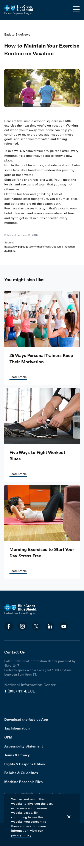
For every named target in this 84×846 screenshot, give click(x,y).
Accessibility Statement (23, 746)
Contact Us (14, 652)
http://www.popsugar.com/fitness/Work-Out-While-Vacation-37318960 (40, 248)
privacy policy (21, 835)
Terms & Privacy (17, 755)
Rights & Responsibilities (24, 764)
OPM (8, 737)
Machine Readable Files (23, 782)
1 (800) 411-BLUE (19, 691)
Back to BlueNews (17, 34)
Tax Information (17, 728)
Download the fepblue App (26, 719)
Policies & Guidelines (21, 773)
